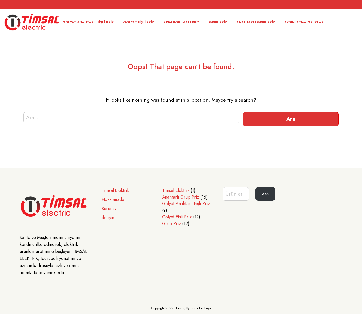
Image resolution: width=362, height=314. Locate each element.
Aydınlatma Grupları (304, 22)
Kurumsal (110, 208)
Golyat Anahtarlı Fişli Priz (88, 22)
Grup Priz (218, 22)
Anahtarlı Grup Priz (255, 22)
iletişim (108, 217)
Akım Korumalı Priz (181, 22)
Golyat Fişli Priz (138, 22)
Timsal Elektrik (115, 190)
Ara (265, 194)
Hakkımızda (113, 199)
